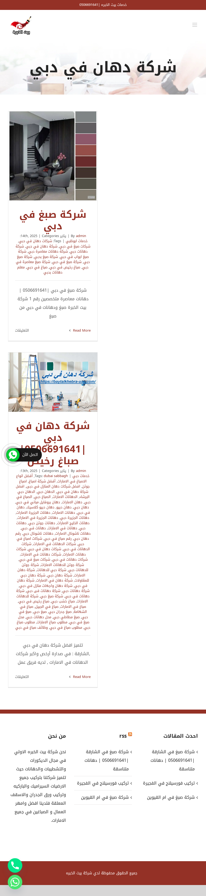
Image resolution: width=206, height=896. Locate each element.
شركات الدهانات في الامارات (54, 544)
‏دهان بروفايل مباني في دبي (38, 502)
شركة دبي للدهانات (51, 570)
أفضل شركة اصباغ (42, 481)
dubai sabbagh (56, 476)
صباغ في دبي (37, 267)
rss (123, 736)
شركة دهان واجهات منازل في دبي (45, 585)
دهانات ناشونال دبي (38, 533)
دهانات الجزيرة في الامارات (37, 517)
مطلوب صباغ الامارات (52, 622)
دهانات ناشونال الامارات (73, 533)
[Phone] (15, 865)
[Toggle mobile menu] (195, 25)
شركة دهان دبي (59, 575)
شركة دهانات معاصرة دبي (48, 251)
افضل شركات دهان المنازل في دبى (53, 486)
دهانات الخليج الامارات (73, 523)
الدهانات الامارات (65, 496)
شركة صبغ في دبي (53, 156)
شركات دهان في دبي (35, 241)
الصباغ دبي (42, 496)
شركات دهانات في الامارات (41, 554)
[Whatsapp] (15, 882)
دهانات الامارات (63, 512)
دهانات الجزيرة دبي (74, 517)
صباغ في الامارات (73, 606)
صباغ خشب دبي (63, 601)
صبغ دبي (40, 611)
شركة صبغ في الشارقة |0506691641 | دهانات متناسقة (106, 760)
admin (81, 236)
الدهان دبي (46, 491)
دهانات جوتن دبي (41, 523)
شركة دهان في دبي (41, 246)
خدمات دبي (81, 476)
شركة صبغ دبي (51, 596)
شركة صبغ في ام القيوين (105, 797)
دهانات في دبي (33, 528)
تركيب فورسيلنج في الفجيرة (103, 783)
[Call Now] (13, 455)
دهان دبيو (64, 507)
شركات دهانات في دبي (70, 559)
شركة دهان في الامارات (54, 580)
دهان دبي (81, 507)
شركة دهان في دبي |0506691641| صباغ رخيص (53, 382)
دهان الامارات (72, 502)
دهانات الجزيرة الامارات (33, 512)
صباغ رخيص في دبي (64, 267)
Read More (81, 330)
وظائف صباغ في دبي (31, 627)
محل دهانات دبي (38, 617)
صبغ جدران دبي (60, 611)
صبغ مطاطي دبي (66, 617)
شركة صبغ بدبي (46, 256)
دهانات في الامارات (62, 528)
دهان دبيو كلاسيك (40, 507)
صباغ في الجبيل (46, 606)
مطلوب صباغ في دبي (66, 627)
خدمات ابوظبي (77, 241)
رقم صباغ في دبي (58, 538)
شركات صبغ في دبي (74, 246)
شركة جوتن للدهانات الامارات (62, 564)
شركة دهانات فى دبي (43, 590)
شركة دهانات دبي (76, 590)
